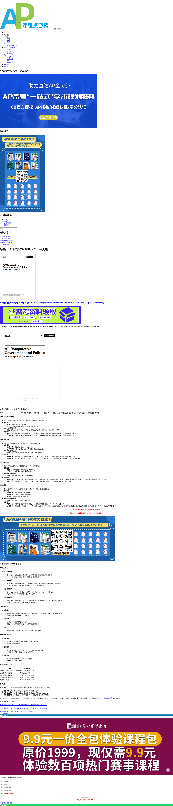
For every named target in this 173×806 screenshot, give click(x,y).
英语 (5, 43)
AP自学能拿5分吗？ (6, 238)
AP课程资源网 (106, 698)
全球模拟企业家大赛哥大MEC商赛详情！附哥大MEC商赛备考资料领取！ (23, 705)
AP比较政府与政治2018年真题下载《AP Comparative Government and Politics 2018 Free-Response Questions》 (52, 303)
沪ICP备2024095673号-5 (7, 713)
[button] (86, 715)
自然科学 (6, 36)
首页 (5, 32)
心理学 (9, 57)
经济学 (9, 62)
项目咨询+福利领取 (6, 803)
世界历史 (10, 61)
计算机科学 (10, 53)
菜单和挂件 (58, 29)
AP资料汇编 (7, 223)
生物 (8, 42)
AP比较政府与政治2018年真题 (23, 711)
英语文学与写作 (12, 45)
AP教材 (6, 219)
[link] (86, 805)
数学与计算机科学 (9, 47)
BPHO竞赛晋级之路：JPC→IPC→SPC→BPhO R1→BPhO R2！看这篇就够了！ (25, 708)
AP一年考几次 (4, 244)
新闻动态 (6, 66)
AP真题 (6, 221)
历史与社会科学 (9, 55)
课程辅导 (6, 64)
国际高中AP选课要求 (6, 240)
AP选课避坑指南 (5, 236)
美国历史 (10, 59)
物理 (8, 38)
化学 (8, 40)
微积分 (9, 49)
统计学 (9, 51)
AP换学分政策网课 (6, 242)
